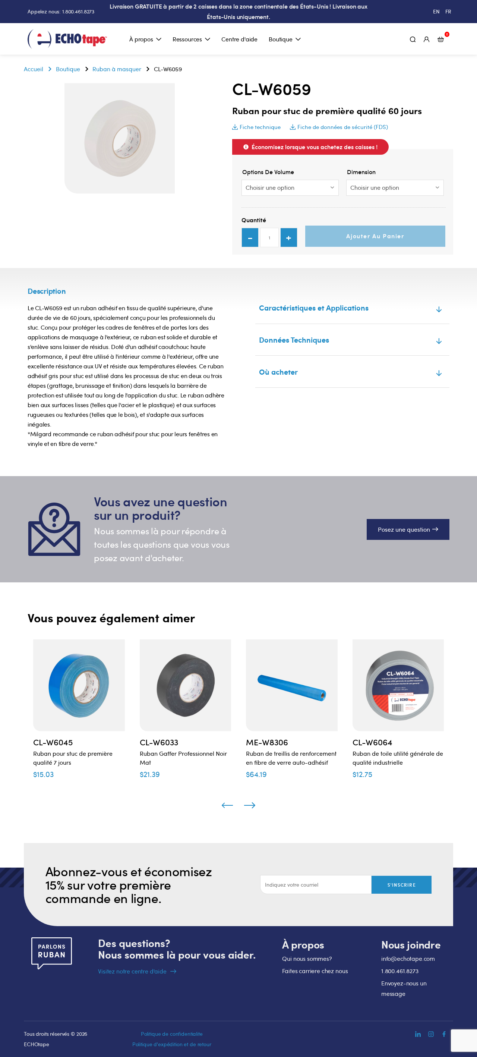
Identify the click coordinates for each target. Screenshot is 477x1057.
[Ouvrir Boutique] (298, 39)
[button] (256, 127)
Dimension (361, 172)
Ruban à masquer (116, 69)
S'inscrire (402, 885)
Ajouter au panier (375, 236)
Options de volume (268, 172)
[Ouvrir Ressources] (207, 39)
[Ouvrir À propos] (158, 39)
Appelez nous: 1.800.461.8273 (61, 11)
